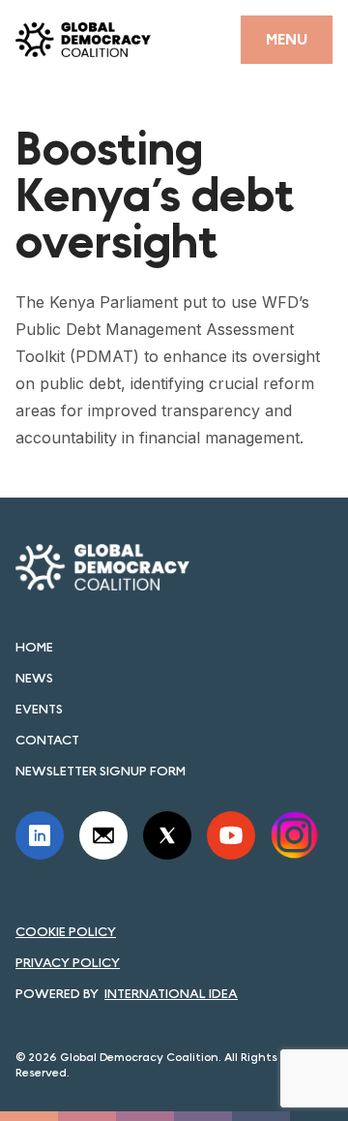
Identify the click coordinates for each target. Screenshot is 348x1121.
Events (39, 708)
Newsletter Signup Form (100, 770)
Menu (286, 39)
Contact (47, 739)
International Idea (171, 993)
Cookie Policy (65, 931)
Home (34, 646)
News (34, 677)
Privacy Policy (67, 962)
